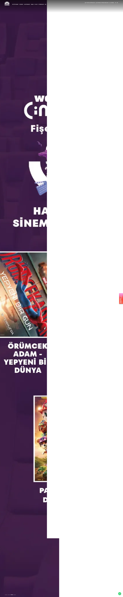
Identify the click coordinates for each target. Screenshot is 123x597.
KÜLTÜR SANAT (15, 4)
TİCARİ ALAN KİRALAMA (90, 2)
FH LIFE (36, 4)
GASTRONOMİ (27, 4)
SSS (45, 4)
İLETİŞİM (112, 2)
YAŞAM (32, 4)
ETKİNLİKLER (41, 4)
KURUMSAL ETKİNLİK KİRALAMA (103, 2)
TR (115, 2)
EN (117, 2)
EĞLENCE (21, 4)
